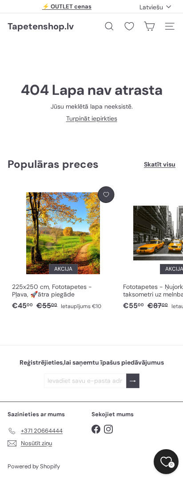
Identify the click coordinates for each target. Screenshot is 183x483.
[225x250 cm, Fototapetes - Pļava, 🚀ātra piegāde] (63, 249)
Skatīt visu (159, 164)
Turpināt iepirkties (91, 118)
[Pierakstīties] (132, 380)
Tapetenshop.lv (41, 26)
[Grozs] (149, 26)
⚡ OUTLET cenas (67, 6)
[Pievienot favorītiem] (106, 195)
